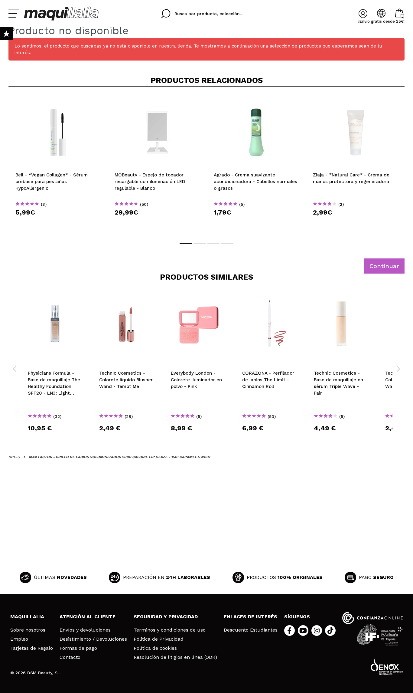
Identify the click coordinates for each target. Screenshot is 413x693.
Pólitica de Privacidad (159, 639)
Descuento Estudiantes (251, 630)
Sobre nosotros (27, 630)
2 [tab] (199, 243)
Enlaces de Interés (250, 616)
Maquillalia (27, 616)
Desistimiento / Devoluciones (93, 639)
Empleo (19, 639)
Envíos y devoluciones (85, 630)
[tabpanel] (58, 163)
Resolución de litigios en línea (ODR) (175, 657)
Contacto (70, 657)
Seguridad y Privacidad (166, 616)
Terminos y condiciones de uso (170, 630)
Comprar (58, 223)
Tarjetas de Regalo (31, 648)
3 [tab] (213, 243)
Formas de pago (78, 648)
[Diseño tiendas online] (387, 666)
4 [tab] (227, 243)
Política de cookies (155, 648)
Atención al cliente (87, 616)
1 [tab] (186, 243)
